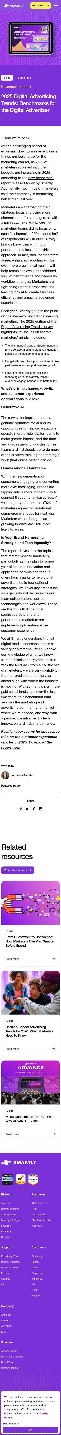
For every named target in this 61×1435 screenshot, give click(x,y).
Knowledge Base (10, 1256)
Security (5, 1278)
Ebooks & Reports (41, 1220)
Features (6, 1225)
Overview (6, 1203)
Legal (4, 1284)
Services (6, 1237)
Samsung (37, 1256)
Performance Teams (12, 1356)
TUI (33, 1284)
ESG (3, 1331)
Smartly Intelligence (11, 1220)
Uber (34, 1267)
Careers (5, 1320)
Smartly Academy (10, 1261)
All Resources (39, 1203)
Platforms (6, 1231)
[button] (56, 5)
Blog (34, 1208)
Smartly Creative (10, 1208)
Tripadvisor (37, 1278)
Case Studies (39, 1214)
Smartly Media (9, 1214)
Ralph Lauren (39, 1273)
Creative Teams (9, 1367)
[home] (13, 5)
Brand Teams (8, 1362)
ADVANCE (6, 1326)
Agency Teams (9, 1351)
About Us (6, 1314)
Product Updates (10, 1267)
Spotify (35, 1261)
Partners (5, 1273)
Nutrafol (36, 1295)
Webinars (37, 1225)
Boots (35, 1290)
